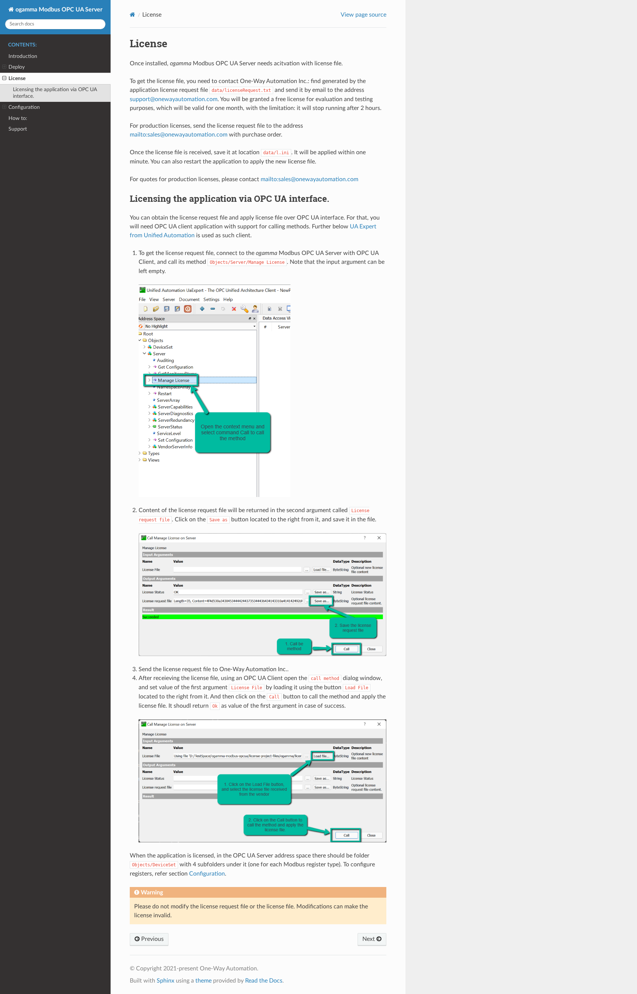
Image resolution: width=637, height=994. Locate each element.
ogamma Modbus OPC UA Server (58, 10)
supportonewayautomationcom (173, 99)
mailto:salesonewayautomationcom (178, 135)
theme (203, 981)
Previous (152, 939)
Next (369, 939)
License (16, 78)
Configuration (24, 107)
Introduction (22, 56)
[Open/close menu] (4, 67)
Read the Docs (263, 981)
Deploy (16, 67)
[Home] (132, 14)
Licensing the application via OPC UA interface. (55, 93)
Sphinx (165, 981)
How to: (17, 118)
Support (17, 129)
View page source (363, 15)
